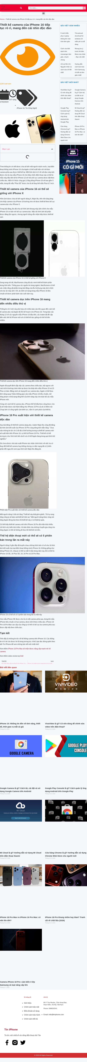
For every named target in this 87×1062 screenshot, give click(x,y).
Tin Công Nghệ (31, 108)
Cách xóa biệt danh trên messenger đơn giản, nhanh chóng (66, 54)
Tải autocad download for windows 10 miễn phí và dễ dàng (80, 38)
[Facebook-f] (7, 1042)
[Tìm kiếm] (84, 8)
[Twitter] (23, 1042)
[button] (21, 8)
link (21, 656)
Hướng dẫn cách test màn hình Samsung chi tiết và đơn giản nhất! (80, 69)
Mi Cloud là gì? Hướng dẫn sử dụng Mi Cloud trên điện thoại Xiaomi (80, 113)
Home (2, 19)
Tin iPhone (5, 8)
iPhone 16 (21, 108)
